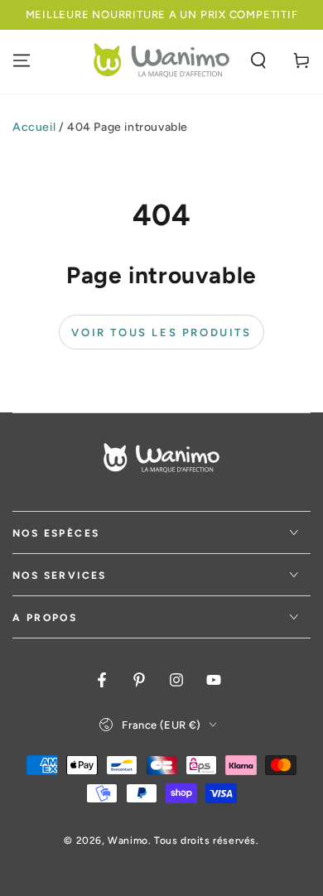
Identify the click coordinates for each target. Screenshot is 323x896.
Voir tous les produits (161, 332)
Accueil (33, 127)
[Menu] (21, 60)
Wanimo (128, 840)
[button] (258, 60)
